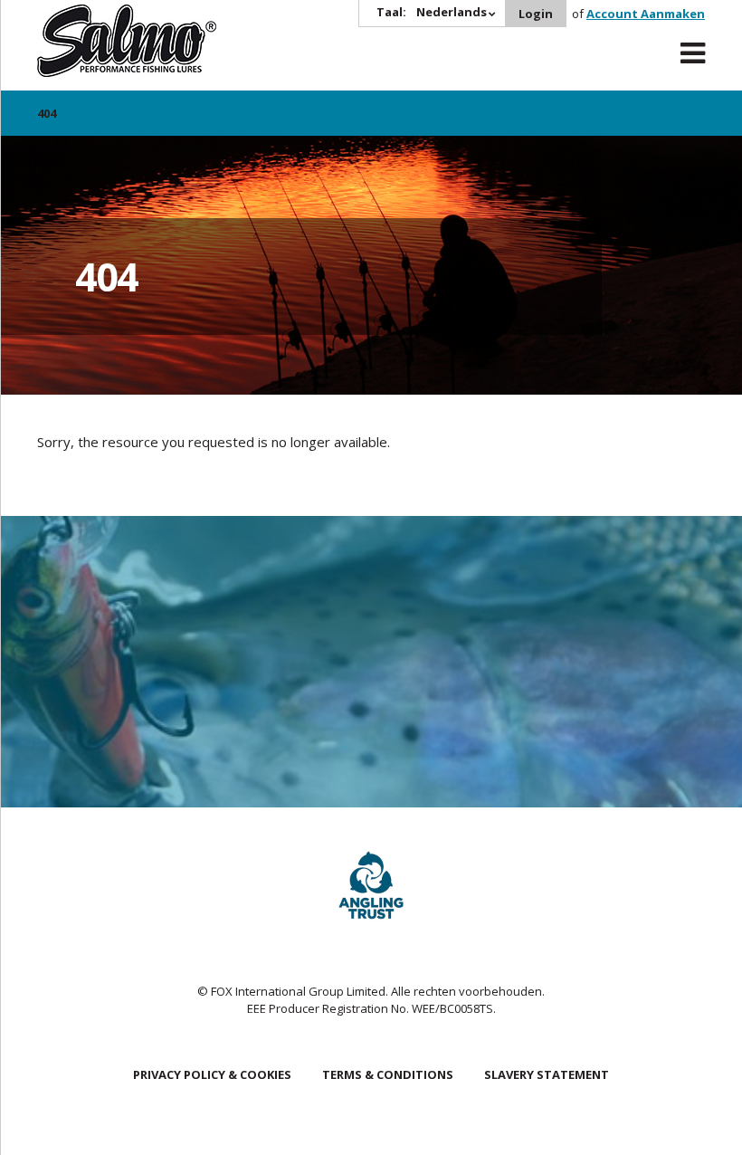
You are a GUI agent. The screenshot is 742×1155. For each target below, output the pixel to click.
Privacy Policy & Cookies (212, 1074)
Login (535, 13)
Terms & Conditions (387, 1074)
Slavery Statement (546, 1074)
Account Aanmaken (645, 13)
